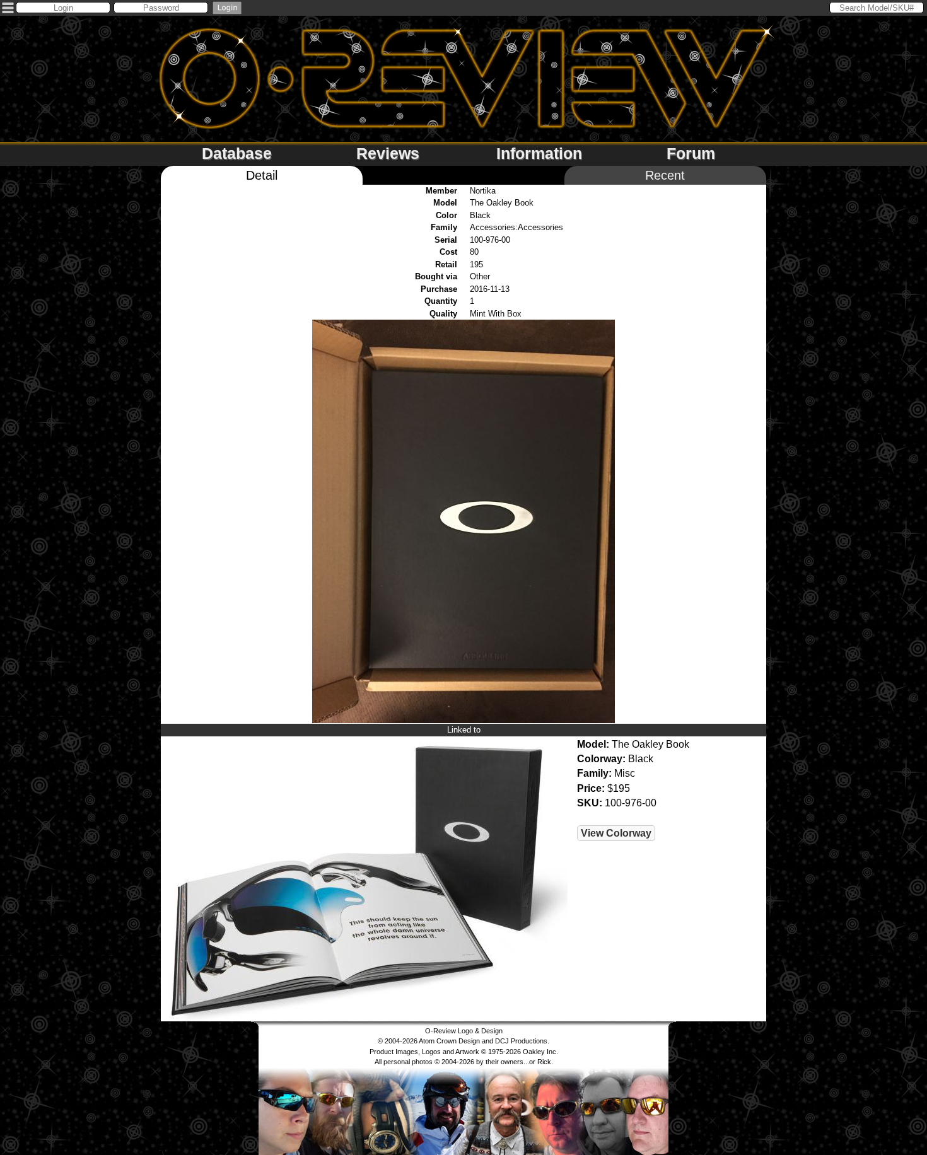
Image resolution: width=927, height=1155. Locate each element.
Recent (665, 175)
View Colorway (616, 833)
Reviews (387, 153)
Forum (691, 153)
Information (539, 153)
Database (237, 153)
